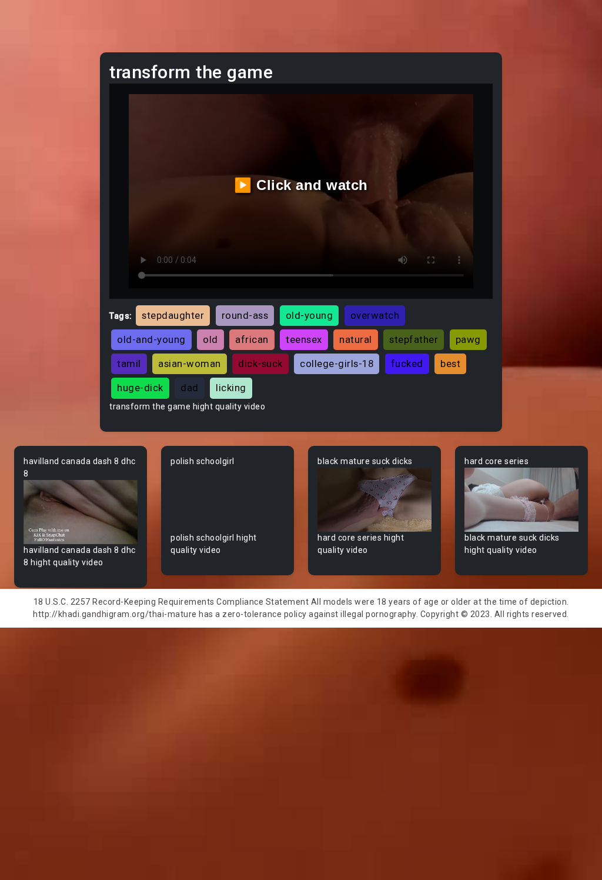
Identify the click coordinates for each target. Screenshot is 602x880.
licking (231, 388)
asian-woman (189, 363)
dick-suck (260, 363)
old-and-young (151, 339)
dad (189, 388)
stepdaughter (173, 315)
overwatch (375, 315)
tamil (129, 363)
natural (355, 339)
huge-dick (140, 388)
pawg (468, 339)
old (210, 339)
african (252, 339)
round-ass (245, 315)
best (450, 363)
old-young (309, 315)
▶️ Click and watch (301, 185)
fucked (407, 363)
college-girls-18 (336, 363)
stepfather (413, 339)
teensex (304, 339)
